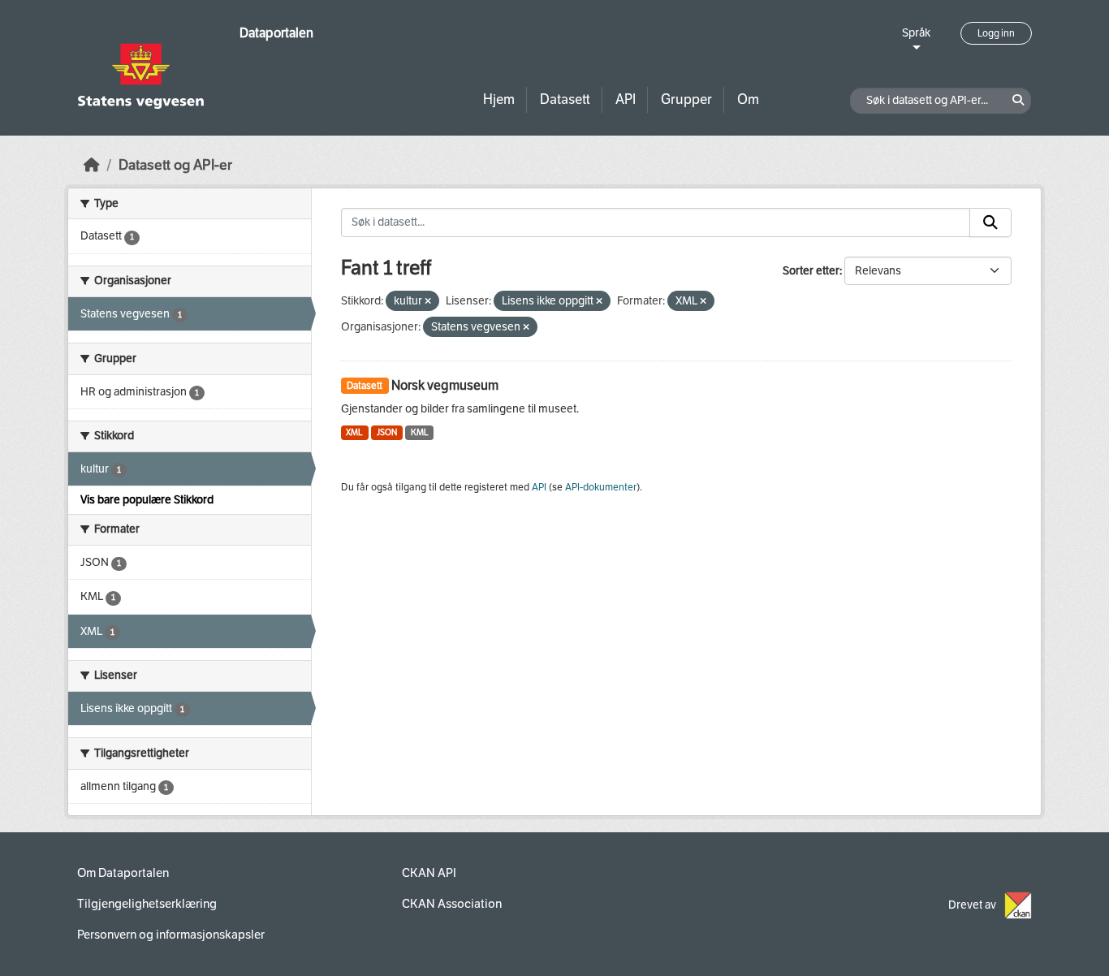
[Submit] (990, 222)
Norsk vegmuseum (444, 385)
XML (354, 432)
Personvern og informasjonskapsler (171, 934)
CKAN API (429, 873)
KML (420, 432)
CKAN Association (452, 903)
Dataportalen (276, 33)
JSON (387, 432)
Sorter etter (811, 271)
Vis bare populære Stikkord (147, 500)
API (625, 99)
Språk (916, 33)
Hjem (499, 99)
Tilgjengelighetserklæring (147, 903)
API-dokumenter (600, 487)
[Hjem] (92, 165)
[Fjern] (428, 301)
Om (748, 99)
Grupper (686, 99)
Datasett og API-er (175, 165)
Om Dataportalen (123, 873)
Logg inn (996, 33)
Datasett (565, 99)
